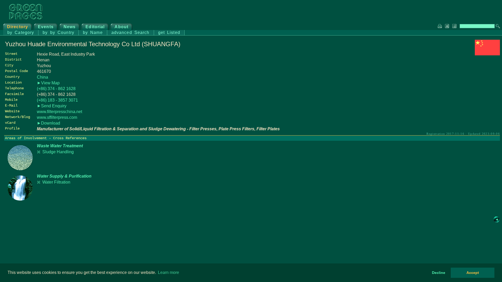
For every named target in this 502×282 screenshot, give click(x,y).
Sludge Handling (58, 152)
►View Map (48, 83)
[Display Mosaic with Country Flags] (487, 54)
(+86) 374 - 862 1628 (56, 88)
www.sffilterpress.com (57, 117)
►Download (48, 123)
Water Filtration (56, 182)
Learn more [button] (168, 272)
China (42, 77)
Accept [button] (472, 273)
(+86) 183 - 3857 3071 (57, 100)
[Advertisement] (460, 93)
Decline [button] (438, 273)
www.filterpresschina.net (59, 111)
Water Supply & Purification (64, 176)
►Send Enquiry (51, 106)
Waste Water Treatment (60, 146)
